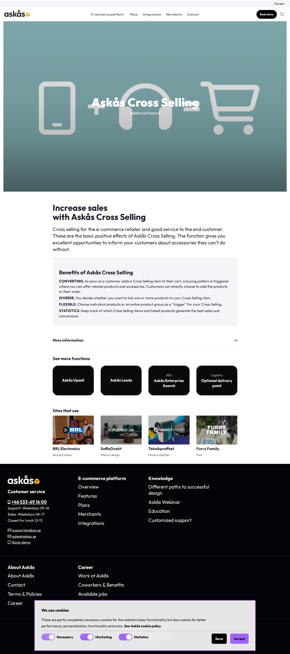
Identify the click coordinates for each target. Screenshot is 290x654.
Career (279, 4)
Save (219, 639)
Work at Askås (93, 576)
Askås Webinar (164, 502)
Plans (134, 14)
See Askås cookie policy (142, 626)
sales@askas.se (24, 536)
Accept (239, 639)
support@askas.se (26, 530)
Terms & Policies (25, 594)
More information (68, 340)
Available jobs (92, 594)
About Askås (21, 576)
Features (87, 496)
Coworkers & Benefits (101, 585)
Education (159, 511)
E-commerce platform (107, 14)
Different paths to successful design (178, 490)
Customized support (169, 520)
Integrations (152, 14)
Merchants (174, 14)
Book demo (266, 14)
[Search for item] (282, 14)
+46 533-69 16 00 (29, 501)
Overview (88, 487)
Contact (193, 14)
